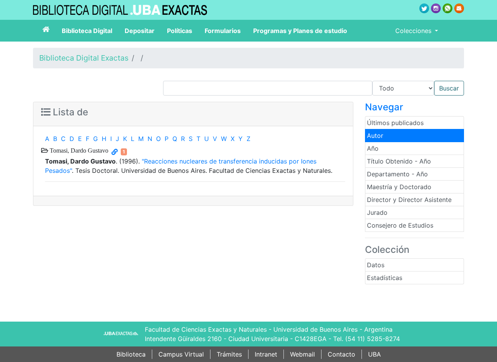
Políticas (179, 31)
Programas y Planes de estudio (300, 31)
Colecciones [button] (414, 31)
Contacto (341, 354)
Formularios (223, 31)
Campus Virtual (181, 354)
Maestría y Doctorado (399, 187)
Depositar (140, 31)
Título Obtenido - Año (399, 161)
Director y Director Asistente (409, 200)
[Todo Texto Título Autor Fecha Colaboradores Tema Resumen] (313, 88)
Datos (375, 265)
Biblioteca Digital (87, 31)
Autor (375, 135)
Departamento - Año (397, 174)
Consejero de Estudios (400, 225)
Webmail (302, 354)
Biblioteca (131, 354)
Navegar (384, 107)
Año (373, 148)
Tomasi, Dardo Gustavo (78, 150)
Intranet (266, 354)
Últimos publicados (395, 123)
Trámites (229, 354)
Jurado (377, 212)
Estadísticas (384, 278)
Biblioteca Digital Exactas (84, 58)
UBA (374, 354)
